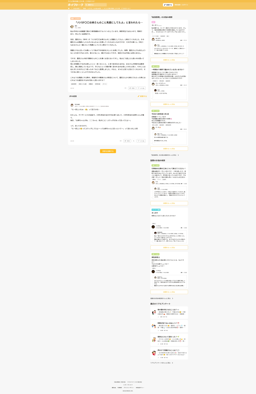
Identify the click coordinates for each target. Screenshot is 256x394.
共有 (133, 88)
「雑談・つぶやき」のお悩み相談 (91, 8)
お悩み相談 (76, 8)
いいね (142, 88)
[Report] (125, 88)
